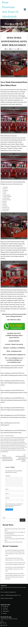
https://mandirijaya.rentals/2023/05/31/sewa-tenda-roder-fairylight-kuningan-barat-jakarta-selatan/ (13, 383)
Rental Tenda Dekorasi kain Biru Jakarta (16, 564)
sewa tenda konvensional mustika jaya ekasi (18, 446)
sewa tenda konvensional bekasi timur (11, 440)
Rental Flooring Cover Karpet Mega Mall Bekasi (14, 567)
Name (7, 489)
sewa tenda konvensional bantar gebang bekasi (13, 437)
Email (7, 493)
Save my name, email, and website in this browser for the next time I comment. (14, 505)
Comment (8, 475)
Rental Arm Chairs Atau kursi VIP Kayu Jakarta (13, 542)
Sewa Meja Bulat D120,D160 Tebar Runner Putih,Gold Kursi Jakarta (14, 577)
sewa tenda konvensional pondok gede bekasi (10, 448)
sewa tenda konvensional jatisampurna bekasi (13, 443)
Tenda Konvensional (9, 435)
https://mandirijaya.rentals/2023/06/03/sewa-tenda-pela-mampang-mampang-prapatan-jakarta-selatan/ (14, 400)
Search (4, 517)
